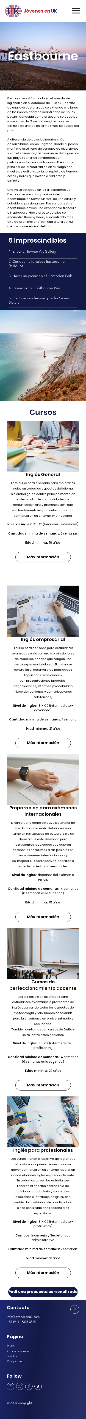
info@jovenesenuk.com (23, 1317)
